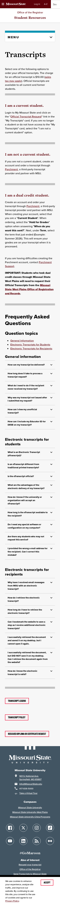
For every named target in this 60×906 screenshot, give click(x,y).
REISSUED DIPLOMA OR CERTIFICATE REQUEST (27, 733)
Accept (47, 882)
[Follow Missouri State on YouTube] (10, 841)
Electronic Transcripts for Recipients (31, 348)
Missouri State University (30, 807)
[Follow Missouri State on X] (23, 828)
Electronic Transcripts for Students (30, 344)
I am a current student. (24, 105)
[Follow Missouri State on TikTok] (50, 828)
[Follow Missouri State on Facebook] (10, 828)
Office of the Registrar (30, 12)
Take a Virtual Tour (28, 793)
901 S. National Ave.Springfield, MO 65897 (30, 777)
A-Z (46, 4)
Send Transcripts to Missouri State (30, 873)
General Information (22, 340)
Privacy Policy (12, 901)
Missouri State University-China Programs (30, 816)
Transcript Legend (17, 700)
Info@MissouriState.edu (30, 784)
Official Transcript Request (26, 116)
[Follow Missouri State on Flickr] (50, 841)
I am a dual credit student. (27, 195)
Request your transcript (30, 864)
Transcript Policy (16, 717)
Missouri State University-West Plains (30, 812)
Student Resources (30, 17)
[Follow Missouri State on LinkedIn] (23, 841)
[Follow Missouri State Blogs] (37, 841)
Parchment (11, 169)
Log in (37, 4)
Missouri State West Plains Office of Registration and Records (29, 289)
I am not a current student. (27, 154)
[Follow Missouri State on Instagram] (37, 828)
